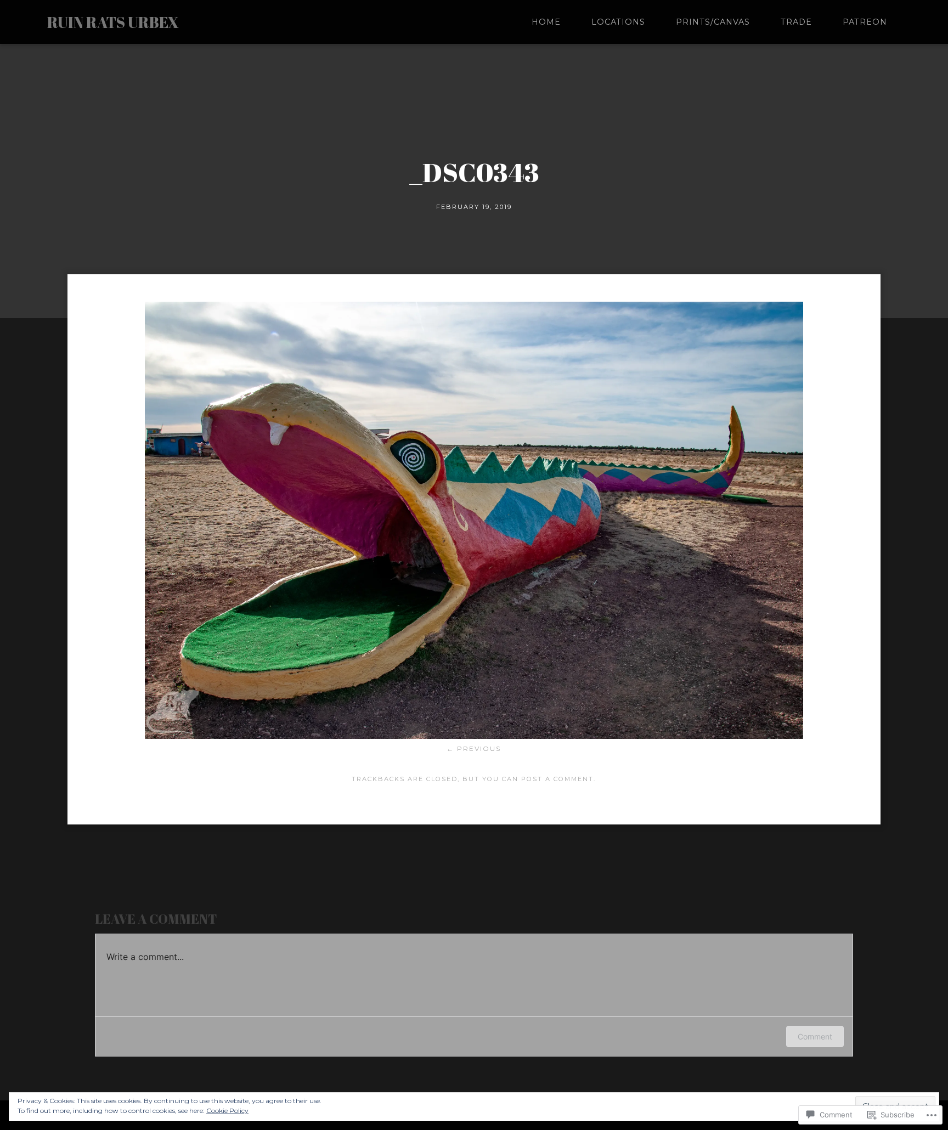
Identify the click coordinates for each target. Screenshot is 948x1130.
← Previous (474, 748)
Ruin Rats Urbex (113, 22)
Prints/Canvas (713, 22)
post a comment (557, 779)
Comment (815, 1036)
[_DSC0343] (474, 736)
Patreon (865, 22)
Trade (796, 22)
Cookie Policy (227, 1110)
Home (546, 22)
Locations (618, 22)
